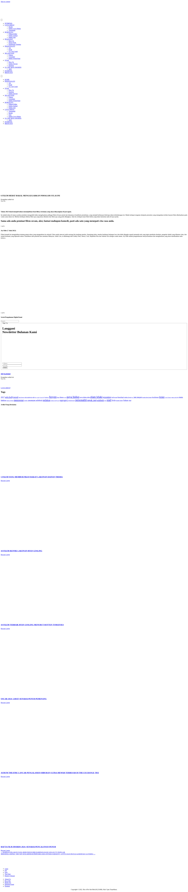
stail (109, 400)
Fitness (11, 55)
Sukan (125, 400)
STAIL (7, 60)
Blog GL (11, 41)
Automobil (12, 30)
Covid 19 (42, 397)
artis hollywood (11, 397)
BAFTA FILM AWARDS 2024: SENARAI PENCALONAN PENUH (28, 847)
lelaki (161, 397)
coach (38, 397)
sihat (105, 400)
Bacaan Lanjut (5, 480)
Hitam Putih (12, 43)
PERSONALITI (10, 46)
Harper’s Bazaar (10, 876)
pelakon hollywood (55, 400)
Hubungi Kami (9, 884)
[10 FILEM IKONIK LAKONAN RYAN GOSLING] (59, 547)
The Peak (8, 874)
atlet (33, 397)
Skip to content (5, 1)
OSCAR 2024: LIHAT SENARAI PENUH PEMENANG (24, 699)
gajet (65, 397)
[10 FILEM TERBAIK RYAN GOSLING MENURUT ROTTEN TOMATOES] (59, 621)
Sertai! (5, 367)
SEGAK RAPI (9, 53)
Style (114, 400)
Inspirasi (11, 65)
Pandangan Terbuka (15, 44)
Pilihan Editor (13, 34)
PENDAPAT (9, 39)
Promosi (7, 886)
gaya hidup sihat (85, 397)
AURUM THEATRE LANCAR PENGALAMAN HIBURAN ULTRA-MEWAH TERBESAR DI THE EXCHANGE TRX (50, 773)
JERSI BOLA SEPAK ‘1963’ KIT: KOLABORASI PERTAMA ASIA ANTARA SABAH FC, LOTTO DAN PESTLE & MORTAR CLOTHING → (48, 854)
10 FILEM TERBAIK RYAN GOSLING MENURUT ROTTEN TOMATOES (32, 625)
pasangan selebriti (35, 400)
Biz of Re (8, 881)
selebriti (100, 400)
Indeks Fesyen (13, 64)
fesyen (53, 396)
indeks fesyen (128, 397)
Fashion (46, 397)
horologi (121, 397)
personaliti (81, 400)
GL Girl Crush (13, 51)
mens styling (10, 400)
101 (10, 48)
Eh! (6, 870)
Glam (6, 869)
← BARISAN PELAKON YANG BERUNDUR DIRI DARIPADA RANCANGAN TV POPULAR (33, 852)
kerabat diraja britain (147, 397)
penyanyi (64, 400)
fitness (62, 397)
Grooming (12, 57)
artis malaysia (28, 397)
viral (129, 400)
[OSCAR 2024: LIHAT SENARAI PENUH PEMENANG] (59, 695)
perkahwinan (71, 400)
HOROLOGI (9, 32)
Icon (6, 872)
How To (11, 62)
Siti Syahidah (6, 374)
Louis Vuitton (168, 397)
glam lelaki (96, 396)
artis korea (21, 397)
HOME (7, 79)
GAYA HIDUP (9, 25)
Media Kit (8, 882)
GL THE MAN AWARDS (13, 67)
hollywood (114, 397)
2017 (3, 397)
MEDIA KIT (9, 72)
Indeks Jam (12, 37)
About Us (8, 879)
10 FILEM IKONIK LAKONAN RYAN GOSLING (21, 551)
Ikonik (11, 27)
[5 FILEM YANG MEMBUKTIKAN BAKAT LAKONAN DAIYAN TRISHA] (59, 473)
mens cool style (175, 397)
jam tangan (138, 397)
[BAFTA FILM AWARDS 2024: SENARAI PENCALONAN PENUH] (59, 843)
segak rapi (92, 400)
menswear (19, 400)
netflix (26, 400)
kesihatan (155, 397)
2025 (10, 69)
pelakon (46, 400)
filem (58, 397)
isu (132, 397)
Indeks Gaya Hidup (15, 28)
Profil (10, 50)
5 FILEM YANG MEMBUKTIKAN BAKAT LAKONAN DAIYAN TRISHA (32, 477)
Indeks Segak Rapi (14, 58)
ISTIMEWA (8, 23)
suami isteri (119, 400)
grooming (107, 397)
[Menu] (1, 20)
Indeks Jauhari (13, 35)
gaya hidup (73, 396)
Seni (10, 115)
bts (35, 397)
